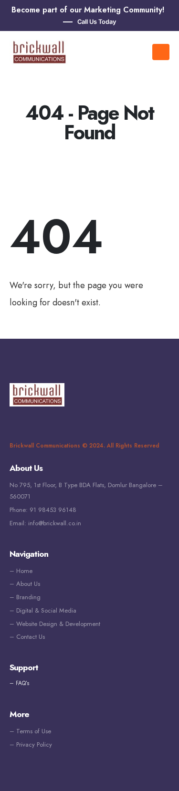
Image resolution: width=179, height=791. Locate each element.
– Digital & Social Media (43, 610)
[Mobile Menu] (160, 52)
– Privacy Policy (31, 744)
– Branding (25, 597)
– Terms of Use (30, 731)
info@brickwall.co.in (54, 523)
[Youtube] (31, 420)
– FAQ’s (19, 683)
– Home (21, 570)
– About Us (25, 583)
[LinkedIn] (45, 420)
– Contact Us (27, 636)
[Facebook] (17, 420)
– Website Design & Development (55, 623)
